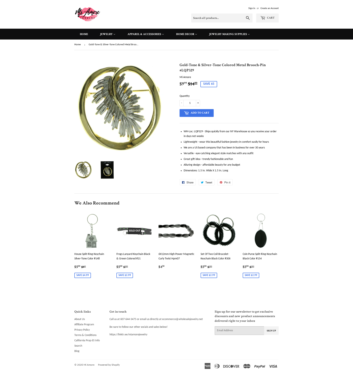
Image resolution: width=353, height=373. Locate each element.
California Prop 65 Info (87, 340)
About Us (79, 319)
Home (77, 44)
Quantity (185, 96)
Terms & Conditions (85, 335)
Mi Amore (89, 365)
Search (78, 345)
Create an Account (269, 8)
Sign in (251, 8)
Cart (270, 18)
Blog (76, 351)
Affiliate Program (84, 324)
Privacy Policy (82, 329)
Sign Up (271, 330)
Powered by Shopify (109, 365)
